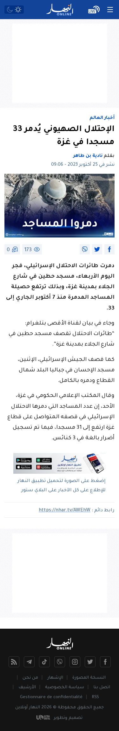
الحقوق (84, 707)
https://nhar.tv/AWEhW (64, 510)
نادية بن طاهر (87, 156)
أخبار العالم (102, 118)
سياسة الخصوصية (64, 687)
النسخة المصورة (89, 678)
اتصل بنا (101, 687)
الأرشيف (27, 687)
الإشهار (55, 678)
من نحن (30, 678)
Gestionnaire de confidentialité (51, 697)
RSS (95, 697)
